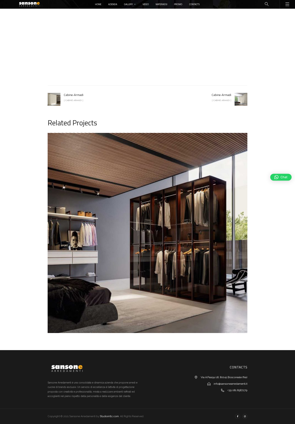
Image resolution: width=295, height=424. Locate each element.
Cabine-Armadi (151, 57)
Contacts (194, 4)
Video (146, 4)
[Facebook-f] (237, 416)
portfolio (131, 57)
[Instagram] (244, 416)
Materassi (161, 4)
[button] (281, 177)
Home (98, 4)
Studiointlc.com (109, 416)
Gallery (128, 4)
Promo (178, 4)
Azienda (112, 4)
